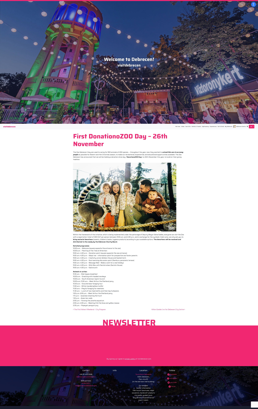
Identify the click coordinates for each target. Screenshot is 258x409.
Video (182, 126)
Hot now (177, 126)
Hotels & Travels (196, 126)
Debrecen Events (241, 126)
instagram (173, 378)
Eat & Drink (221, 126)
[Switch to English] (251, 126)
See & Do (188, 126)
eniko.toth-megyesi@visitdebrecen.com (86, 384)
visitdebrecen (9, 126)
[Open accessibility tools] (253, 4)
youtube (173, 382)
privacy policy (130, 359)
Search (247, 126)
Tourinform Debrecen (143, 374)
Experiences (213, 126)
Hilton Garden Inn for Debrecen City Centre (167, 309)
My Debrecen (228, 126)
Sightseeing (205, 126)
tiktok (173, 386)
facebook (173, 374)
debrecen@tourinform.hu (85, 376)
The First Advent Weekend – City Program (90, 309)
